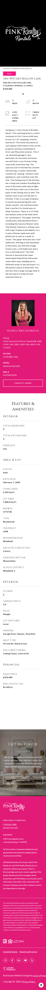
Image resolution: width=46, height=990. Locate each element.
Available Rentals (10, 952)
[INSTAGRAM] (5, 960)
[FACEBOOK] (12, 960)
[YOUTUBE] (25, 960)
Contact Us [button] (23, 780)
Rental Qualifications (28, 952)
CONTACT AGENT (23, 383)
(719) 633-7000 (9, 824)
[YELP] (32, 960)
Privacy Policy (28, 982)
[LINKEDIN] (18, 960)
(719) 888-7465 (10, 357)
